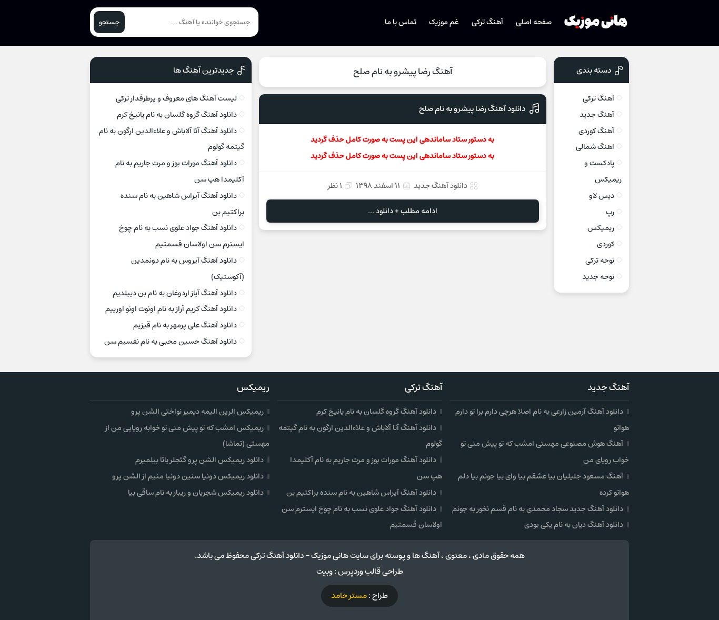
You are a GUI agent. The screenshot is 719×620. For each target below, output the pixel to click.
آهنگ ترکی (487, 22)
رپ (610, 212)
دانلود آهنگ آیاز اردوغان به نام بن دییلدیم (175, 293)
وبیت (324, 571)
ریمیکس (600, 228)
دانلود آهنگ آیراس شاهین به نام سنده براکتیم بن (361, 492)
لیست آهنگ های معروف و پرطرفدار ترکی (176, 98)
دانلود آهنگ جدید (440, 185)
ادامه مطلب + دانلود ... (402, 211)
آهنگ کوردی (596, 131)
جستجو (109, 22)
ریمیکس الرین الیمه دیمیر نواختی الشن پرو (197, 411)
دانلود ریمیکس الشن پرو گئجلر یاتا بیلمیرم (199, 460)
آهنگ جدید (597, 114)
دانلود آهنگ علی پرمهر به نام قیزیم (185, 325)
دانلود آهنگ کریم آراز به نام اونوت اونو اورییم (171, 309)
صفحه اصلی (534, 22)
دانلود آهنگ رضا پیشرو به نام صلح (472, 109)
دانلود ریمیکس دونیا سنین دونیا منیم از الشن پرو (188, 476)
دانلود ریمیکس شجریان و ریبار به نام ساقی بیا (196, 492)
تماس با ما (400, 22)
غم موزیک (443, 22)
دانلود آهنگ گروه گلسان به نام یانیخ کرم (177, 114)
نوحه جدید (598, 277)
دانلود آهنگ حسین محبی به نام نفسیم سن (170, 341)
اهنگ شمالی (595, 147)
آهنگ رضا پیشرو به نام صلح (402, 71)
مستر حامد (349, 595)
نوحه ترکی (599, 260)
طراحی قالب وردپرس (370, 571)
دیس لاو (601, 195)
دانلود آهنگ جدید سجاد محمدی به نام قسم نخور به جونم (537, 509)
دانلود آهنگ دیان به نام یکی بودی (573, 524)
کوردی (605, 244)
